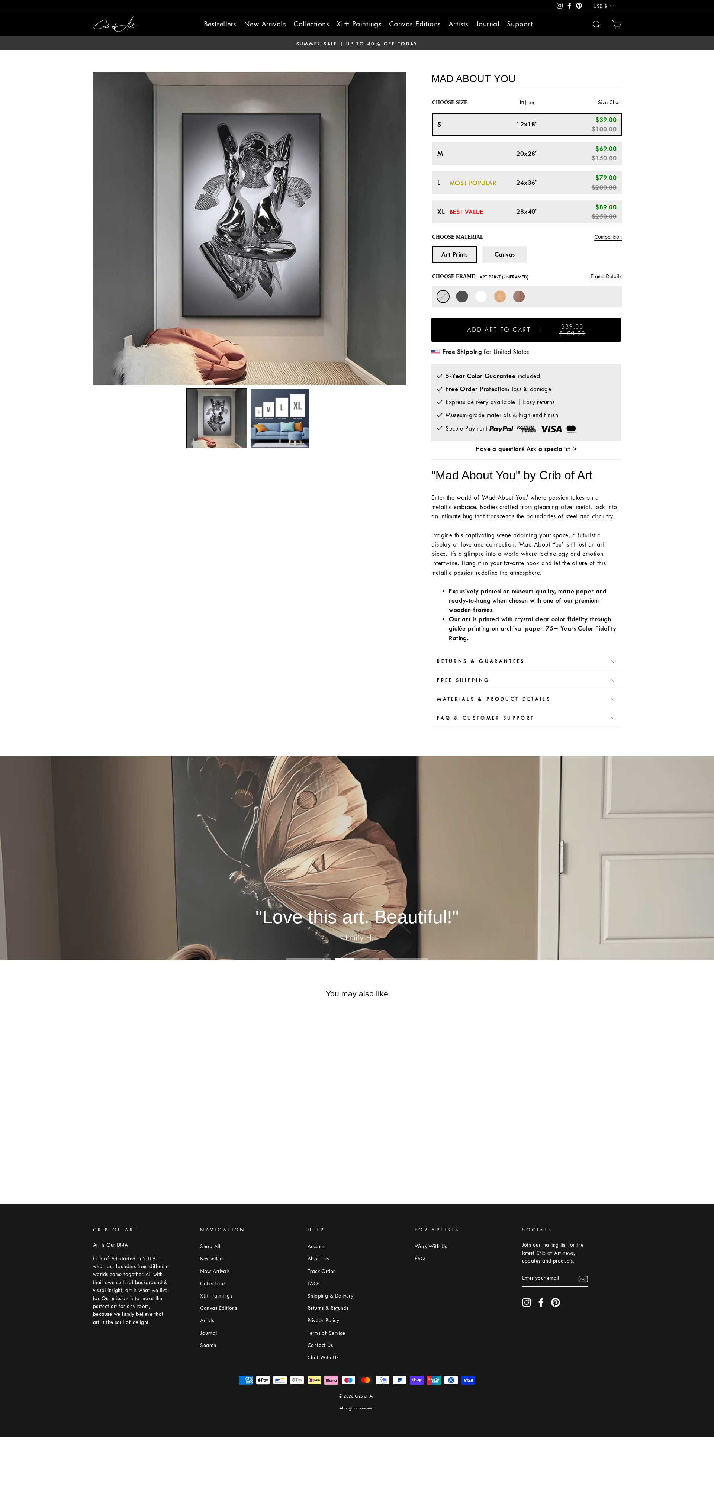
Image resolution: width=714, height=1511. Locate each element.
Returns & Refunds (328, 1308)
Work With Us (431, 1246)
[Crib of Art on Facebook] (541, 1302)
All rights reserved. (357, 1408)
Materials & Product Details (494, 699)
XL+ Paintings (359, 24)
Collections (311, 24)
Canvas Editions (415, 24)
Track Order (321, 1271)
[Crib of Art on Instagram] (526, 1302)
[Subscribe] (583, 1278)
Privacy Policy (323, 1320)
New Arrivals (265, 24)
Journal (487, 24)
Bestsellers (220, 24)
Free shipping (463, 680)
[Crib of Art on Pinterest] (555, 1302)
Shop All (210, 1246)
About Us (318, 1259)
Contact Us (320, 1345)
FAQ (420, 1259)
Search (208, 1345)
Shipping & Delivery (331, 1296)
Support (520, 24)
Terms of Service (326, 1333)
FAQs (314, 1283)
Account (317, 1246)
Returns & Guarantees (481, 661)
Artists (458, 24)
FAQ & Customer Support (485, 718)
